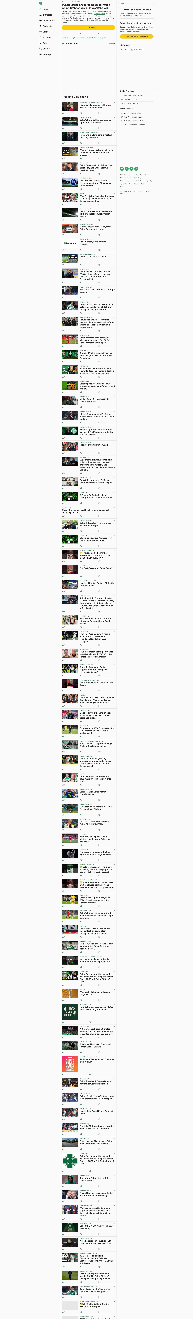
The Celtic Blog (84, 941)
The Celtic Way (84, 209)
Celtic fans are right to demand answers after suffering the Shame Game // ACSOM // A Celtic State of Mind (97, 1160)
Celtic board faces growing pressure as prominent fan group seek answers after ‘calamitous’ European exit (96, 762)
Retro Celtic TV (137, 181)
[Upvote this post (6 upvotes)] (63, 611)
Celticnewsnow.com (126, 191)
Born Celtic (83, 819)
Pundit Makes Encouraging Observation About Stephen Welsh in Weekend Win (86, 6)
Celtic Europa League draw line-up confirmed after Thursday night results (96, 214)
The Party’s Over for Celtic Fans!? (96, 568)
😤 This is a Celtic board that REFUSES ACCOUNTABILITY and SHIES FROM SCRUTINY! (95, 555)
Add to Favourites (130, 99)
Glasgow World (84, 317)
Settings (143, 184)
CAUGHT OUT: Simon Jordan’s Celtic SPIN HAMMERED (94, 822)
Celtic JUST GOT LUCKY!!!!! (93, 256)
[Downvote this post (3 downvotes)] (81, 361)
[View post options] (114, 103)
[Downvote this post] (99, 33)
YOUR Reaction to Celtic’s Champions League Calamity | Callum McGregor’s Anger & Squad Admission (96, 1260)
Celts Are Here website (132, 113)
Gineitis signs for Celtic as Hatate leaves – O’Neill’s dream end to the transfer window (96, 432)
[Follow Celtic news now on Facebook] (131, 169)
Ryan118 (82, 193)
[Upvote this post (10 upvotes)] (63, 249)
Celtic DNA (83, 1138)
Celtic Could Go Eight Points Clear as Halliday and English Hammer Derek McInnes (96, 168)
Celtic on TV (83, 147)
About (131, 175)
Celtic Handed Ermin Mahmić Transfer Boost (94, 793)
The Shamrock (84, 1223)
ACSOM (82, 492)
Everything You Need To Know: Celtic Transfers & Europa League (96, 481)
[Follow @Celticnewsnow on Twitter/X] (126, 169)
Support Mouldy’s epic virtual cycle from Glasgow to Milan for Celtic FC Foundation (97, 355)
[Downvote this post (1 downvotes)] (81, 158)
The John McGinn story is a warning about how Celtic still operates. (97, 1127)
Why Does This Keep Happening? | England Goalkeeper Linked (96, 744)
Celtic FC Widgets (125, 181)
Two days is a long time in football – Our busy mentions (97, 136)
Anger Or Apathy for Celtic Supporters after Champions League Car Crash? (93, 669)
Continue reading (88, 27)
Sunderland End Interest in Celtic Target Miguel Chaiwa (96, 808)
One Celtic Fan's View (86, 254)
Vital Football (84, 163)
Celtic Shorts (84, 895)
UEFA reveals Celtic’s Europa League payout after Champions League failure (95, 183)
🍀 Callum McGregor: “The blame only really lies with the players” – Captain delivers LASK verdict (96, 869)
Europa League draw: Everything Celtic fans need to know (95, 227)
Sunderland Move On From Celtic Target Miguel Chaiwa (96, 1045)
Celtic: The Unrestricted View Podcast (91, 741)
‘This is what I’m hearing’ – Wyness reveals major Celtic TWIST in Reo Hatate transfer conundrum (96, 654)
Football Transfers (85, 427)
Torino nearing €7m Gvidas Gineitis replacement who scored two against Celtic (97, 730)
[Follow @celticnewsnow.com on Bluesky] (122, 169)
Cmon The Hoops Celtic (87, 1286)
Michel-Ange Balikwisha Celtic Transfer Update (94, 400)
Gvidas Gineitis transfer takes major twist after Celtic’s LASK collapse (97, 1097)
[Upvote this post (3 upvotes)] (63, 377)
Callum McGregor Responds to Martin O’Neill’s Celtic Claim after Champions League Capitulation (95, 1276)
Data (145, 175)
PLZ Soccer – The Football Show (89, 102)
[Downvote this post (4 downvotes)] (81, 473)
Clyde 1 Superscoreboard (87, 566)
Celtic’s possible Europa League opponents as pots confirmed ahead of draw (97, 386)
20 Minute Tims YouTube (87, 132)
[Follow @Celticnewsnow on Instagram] (136, 169)
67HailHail (83, 178)
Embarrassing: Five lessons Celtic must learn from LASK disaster (96, 1142)
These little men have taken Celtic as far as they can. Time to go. (96, 1194)
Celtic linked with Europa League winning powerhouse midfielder (95, 1082)
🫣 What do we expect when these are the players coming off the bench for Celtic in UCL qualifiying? (97, 885)
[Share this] (63, 33)
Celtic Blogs (138, 178)
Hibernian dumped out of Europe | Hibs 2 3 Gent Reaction (96, 106)
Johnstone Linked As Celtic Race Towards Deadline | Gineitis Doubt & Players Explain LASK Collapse (97, 371)
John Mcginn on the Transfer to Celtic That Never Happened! (95, 1290)
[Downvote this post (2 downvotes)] (81, 249)
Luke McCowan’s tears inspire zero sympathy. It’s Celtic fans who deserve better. (96, 946)
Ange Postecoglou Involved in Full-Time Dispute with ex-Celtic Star (96, 1242)
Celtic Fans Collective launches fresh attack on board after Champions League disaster (95, 931)
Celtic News (123, 175)
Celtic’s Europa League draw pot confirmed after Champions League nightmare (97, 915)
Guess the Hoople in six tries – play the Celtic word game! (84, 38)
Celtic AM (82, 366)
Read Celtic (83, 269)
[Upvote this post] (81, 33)
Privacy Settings (134, 184)
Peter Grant (96, 12)
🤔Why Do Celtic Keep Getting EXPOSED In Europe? (94, 1305)
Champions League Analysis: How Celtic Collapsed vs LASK (96, 539)
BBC (81, 989)
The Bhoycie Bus (85, 665)
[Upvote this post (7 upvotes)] (63, 361)
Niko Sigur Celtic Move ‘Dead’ (94, 445)
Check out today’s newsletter (136, 36)
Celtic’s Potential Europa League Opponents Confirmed (95, 121)
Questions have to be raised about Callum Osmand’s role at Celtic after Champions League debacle (97, 307)
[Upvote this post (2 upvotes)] (63, 143)
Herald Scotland (84, 381)
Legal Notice (123, 184)
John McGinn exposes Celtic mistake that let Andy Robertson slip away (95, 839)
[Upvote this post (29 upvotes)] (63, 473)
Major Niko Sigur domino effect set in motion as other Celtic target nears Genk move (96, 715)
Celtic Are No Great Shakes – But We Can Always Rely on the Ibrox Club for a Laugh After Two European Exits (95, 275)
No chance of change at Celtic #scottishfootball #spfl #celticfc (95, 960)
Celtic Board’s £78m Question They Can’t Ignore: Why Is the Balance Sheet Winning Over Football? (97, 700)
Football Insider (84, 649)
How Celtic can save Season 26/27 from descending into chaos (96, 1008)
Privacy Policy (148, 181)
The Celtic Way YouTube (87, 550)
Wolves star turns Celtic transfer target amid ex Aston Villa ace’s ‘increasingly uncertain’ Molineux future (95, 1212)
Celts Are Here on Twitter (133, 121)
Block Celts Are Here (131, 103)
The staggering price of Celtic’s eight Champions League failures (95, 853)
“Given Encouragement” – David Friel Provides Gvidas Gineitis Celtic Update (97, 416)
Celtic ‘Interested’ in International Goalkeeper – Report (96, 524)
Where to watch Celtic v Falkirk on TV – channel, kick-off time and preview (96, 152)
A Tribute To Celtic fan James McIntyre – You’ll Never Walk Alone (96, 496)
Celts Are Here (66, 2)
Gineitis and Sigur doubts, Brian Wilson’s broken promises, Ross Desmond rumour (95, 900)
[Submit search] (152, 4)
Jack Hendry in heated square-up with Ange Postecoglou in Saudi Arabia (96, 621)
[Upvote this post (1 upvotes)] (63, 173)
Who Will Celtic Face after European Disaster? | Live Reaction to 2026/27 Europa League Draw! (97, 198)
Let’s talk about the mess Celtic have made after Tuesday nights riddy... (95, 779)
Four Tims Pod (84, 1004)
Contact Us (123, 187)
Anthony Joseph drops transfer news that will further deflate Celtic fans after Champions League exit (97, 1031)
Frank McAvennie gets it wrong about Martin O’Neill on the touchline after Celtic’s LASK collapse (95, 638)
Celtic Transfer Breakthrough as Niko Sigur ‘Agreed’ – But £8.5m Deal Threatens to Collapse (95, 340)
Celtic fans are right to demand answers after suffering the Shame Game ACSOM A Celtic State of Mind (96, 978)
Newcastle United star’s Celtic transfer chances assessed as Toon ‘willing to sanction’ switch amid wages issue (97, 323)
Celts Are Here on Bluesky (133, 117)
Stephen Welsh (99, 14)
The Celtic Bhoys (85, 224)
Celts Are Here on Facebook (134, 125)
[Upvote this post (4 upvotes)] (63, 282)
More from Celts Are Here (133, 96)
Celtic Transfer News (126, 178)
